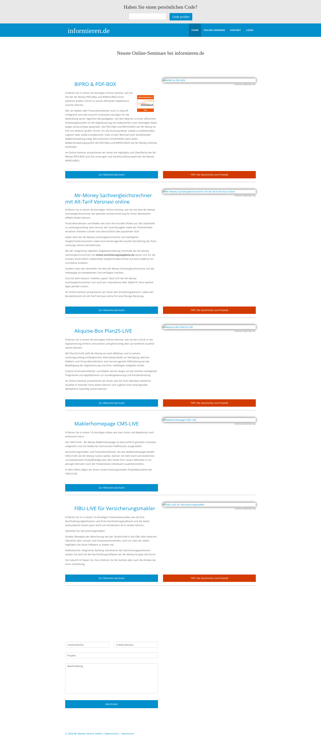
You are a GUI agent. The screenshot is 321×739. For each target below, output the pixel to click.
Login (249, 30)
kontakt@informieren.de (197, 673)
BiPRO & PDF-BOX (94, 84)
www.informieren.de (197, 679)
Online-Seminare (214, 30)
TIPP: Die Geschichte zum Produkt (209, 174)
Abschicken (111, 704)
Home (195, 30)
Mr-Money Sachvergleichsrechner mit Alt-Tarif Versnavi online (108, 198)
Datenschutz (111, 733)
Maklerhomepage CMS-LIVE (106, 423)
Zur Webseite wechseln (112, 174)
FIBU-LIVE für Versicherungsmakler (114, 508)
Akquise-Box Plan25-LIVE (102, 330)
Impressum (127, 733)
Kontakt (235, 30)
